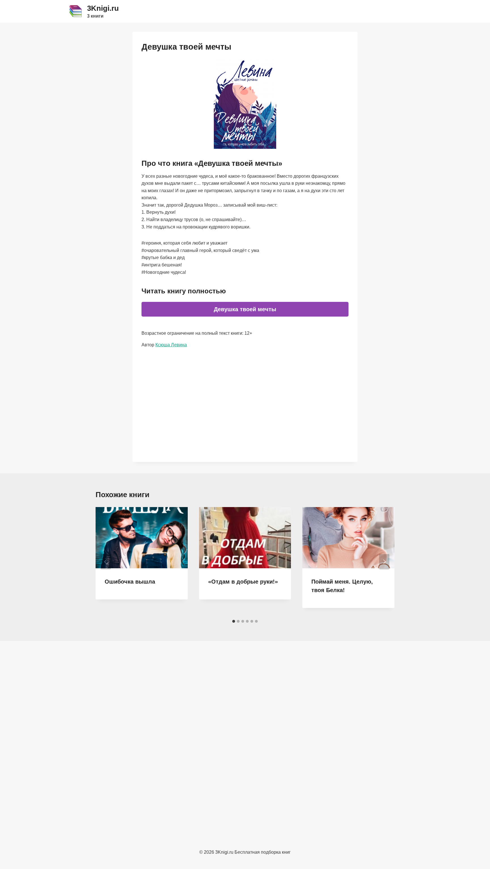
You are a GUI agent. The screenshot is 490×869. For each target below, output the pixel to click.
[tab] (233, 621)
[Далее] (384, 561)
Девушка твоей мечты (245, 309)
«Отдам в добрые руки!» (243, 581)
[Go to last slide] (106, 561)
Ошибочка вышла (130, 581)
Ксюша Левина (171, 344)
